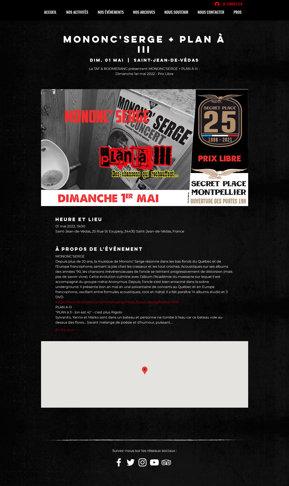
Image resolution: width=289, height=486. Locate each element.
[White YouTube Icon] (154, 462)
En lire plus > (66, 330)
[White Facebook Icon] (118, 462)
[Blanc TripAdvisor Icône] (166, 462)
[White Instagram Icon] (142, 462)
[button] (79, 12)
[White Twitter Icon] (130, 462)
